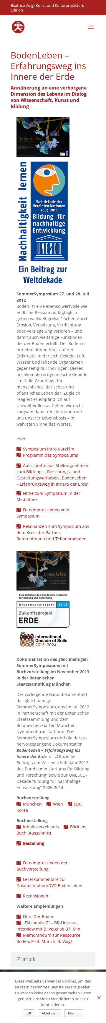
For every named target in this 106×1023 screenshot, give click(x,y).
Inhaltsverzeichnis (43, 827)
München (34, 804)
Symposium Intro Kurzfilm (48, 449)
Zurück (26, 959)
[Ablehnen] (99, 998)
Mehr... (74, 1013)
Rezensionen (35, 896)
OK (28, 1013)
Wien (60, 804)
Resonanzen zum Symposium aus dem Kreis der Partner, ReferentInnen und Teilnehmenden (52, 532)
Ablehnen (49, 1013)
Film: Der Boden (38, 916)
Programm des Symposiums (50, 455)
